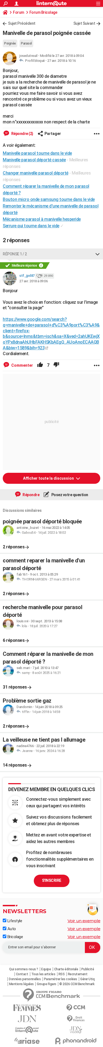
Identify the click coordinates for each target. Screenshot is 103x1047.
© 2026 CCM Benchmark (76, 984)
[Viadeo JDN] (76, 1029)
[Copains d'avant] (27, 1029)
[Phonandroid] (76, 1040)
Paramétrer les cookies (60, 979)
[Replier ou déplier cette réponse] (97, 254)
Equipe (46, 969)
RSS (62, 974)
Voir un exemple (84, 920)
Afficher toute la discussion (49, 478)
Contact (22, 974)
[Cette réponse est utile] (40, 365)
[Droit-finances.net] (76, 1018)
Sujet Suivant (84, 23)
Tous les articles (43, 974)
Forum (18, 12)
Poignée (10, 43)
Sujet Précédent (21, 23)
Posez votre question (69, 495)
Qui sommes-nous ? (23, 969)
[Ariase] (27, 1041)
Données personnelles (25, 979)
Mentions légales (21, 984)
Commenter (21, 365)
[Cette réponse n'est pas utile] (56, 365)
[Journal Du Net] (27, 1018)
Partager (52, 133)
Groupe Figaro (46, 984)
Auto (11, 928)
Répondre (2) (21, 133)
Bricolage (14, 936)
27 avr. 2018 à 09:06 (33, 281)
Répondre (31, 495)
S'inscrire (51, 880)
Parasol (26, 43)
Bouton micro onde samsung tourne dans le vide (49, 199)
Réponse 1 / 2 (15, 254)
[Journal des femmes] (27, 1007)
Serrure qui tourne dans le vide (31, 225)
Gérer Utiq (87, 979)
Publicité (87, 969)
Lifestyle (14, 920)
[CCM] (76, 1007)
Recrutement (78, 974)
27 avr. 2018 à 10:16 (61, 61)
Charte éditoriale (66, 969)
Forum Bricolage (43, 12)
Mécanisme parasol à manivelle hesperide (42, 219)
